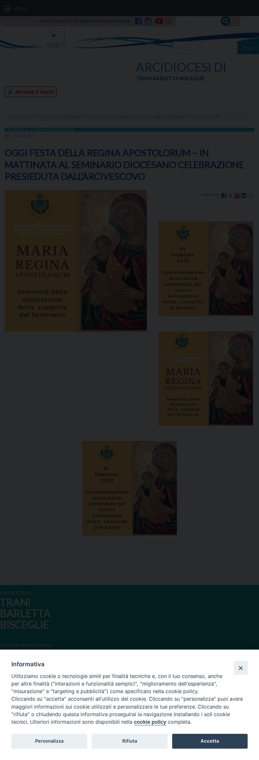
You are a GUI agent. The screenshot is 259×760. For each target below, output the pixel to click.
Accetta (210, 741)
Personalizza (49, 741)
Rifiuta (129, 741)
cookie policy (150, 722)
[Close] (241, 668)
